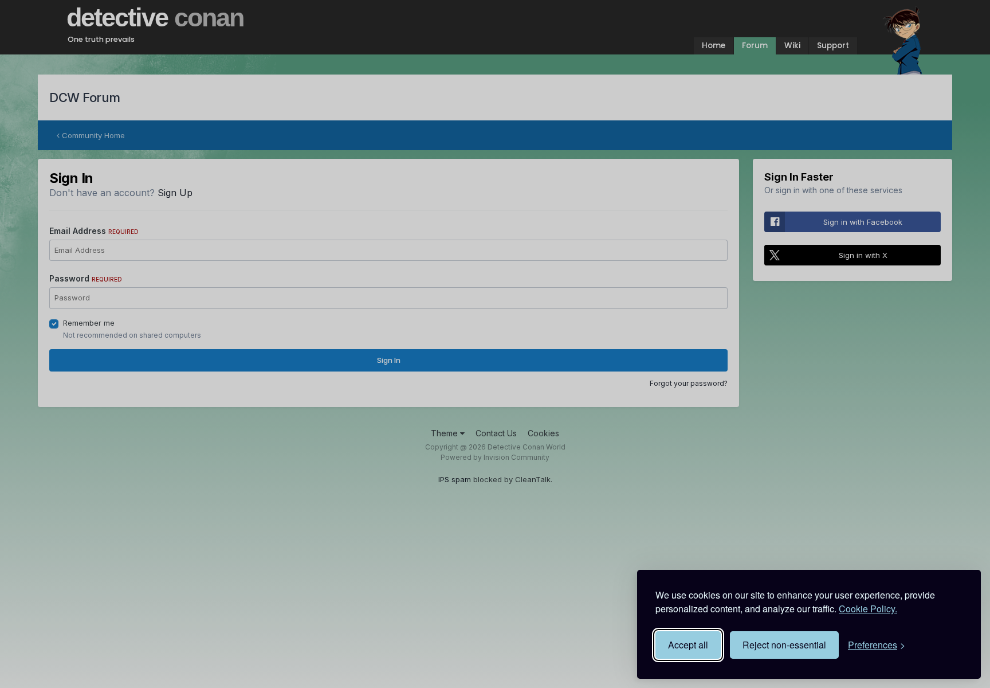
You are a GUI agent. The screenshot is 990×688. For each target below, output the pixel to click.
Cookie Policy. (868, 608)
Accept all (688, 644)
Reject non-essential (784, 644)
